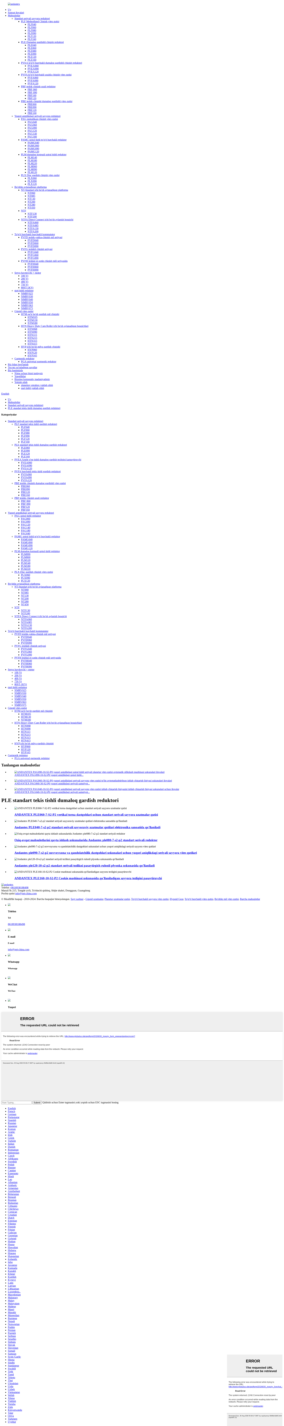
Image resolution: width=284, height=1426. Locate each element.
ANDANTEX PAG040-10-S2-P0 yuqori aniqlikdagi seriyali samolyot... (52, 792)
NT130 (31, 198)
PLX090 (32, 181)
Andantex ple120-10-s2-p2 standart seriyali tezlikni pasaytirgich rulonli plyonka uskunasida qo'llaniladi (84, 865)
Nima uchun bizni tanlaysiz (28, 373)
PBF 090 (32, 92)
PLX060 (32, 178)
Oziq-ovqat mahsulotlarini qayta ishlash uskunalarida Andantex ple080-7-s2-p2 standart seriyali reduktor (85, 840)
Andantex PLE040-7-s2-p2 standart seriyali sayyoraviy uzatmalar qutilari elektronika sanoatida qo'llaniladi (87, 827)
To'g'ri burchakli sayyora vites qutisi (149, 899)
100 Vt (24, 275)
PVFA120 (33, 83)
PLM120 (32, 172)
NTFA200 (33, 231)
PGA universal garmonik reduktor (38, 361)
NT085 (31, 196)
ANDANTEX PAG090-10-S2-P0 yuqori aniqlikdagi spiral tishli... (48, 775)
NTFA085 (33, 225)
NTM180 (32, 323)
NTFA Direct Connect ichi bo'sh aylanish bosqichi (47, 219)
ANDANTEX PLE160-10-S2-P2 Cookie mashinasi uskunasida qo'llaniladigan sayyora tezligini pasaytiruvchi (88, 878)
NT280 (31, 204)
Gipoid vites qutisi (23, 311)
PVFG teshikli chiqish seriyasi (36, 249)
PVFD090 (33, 246)
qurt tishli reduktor (24, 290)
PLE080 (32, 51)
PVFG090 (33, 258)
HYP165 (32, 355)
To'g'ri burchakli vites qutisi (199, 899)
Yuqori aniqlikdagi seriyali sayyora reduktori (37, 116)
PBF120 (32, 98)
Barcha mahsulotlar (250, 899)
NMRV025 (27, 293)
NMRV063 (27, 305)
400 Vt (24, 281)
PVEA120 (33, 71)
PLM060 (32, 166)
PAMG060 (33, 145)
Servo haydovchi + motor (27, 272)
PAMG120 (33, 151)
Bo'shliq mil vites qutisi (226, 899)
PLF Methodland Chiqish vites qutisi (40, 21)
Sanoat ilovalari (16, 12)
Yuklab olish (20, 382)
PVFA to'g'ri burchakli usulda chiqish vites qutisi (46, 74)
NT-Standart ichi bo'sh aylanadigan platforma (44, 190)
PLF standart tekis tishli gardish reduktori (35, 424)
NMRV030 (27, 296)
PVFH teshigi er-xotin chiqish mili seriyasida (44, 261)
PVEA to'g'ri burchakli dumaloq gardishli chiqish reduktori (51, 62)
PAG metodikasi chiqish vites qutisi (39, 119)
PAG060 (32, 125)
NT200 (31, 201)
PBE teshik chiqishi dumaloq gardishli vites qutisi (46, 101)
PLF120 (32, 36)
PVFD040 (33, 240)
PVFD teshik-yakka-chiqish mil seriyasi (41, 237)
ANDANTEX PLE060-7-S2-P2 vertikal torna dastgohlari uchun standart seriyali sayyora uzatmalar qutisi (86, 814)
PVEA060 (33, 65)
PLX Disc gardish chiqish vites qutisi (40, 175)
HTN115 (32, 335)
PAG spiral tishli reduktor (27, 515)
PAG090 (32, 127)
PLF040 (32, 24)
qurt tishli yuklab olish (32, 388)
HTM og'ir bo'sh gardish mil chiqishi (40, 314)
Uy (9, 9)
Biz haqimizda (15, 370)
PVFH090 (33, 269)
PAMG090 (33, 148)
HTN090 (32, 332)
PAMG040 (33, 142)
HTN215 (32, 337)
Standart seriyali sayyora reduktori (32, 18)
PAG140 (32, 133)
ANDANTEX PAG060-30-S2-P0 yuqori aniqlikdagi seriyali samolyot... (52, 783)
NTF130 (32, 213)
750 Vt (24, 284)
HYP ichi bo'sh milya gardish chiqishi (40, 346)
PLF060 (32, 27)
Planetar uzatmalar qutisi (117, 899)
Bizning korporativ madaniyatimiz (32, 379)
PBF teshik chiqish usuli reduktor (38, 86)
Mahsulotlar (14, 15)
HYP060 (32, 349)
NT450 (31, 207)
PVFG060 (33, 255)
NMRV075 (27, 308)
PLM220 (32, 163)
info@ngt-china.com (26, 893)
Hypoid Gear (176, 899)
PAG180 (32, 136)
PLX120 (32, 184)
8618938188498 (16, 924)
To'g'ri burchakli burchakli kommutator (34, 234)
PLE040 (32, 45)
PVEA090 (33, 68)
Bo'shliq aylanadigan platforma (30, 187)
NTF (23, 210)
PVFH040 (33, 264)
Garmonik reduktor (24, 358)
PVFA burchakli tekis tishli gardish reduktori (37, 471)
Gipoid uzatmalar (94, 899)
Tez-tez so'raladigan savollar (22, 367)
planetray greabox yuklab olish (37, 385)
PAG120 (32, 130)
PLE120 (32, 57)
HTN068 (32, 329)
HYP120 (32, 352)
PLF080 (32, 30)
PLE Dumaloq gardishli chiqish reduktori (42, 42)
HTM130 (32, 320)
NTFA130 (33, 228)
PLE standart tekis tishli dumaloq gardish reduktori (34, 408)
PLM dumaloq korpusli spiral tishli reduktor (43, 154)
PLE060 (32, 48)
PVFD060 (33, 243)
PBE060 (32, 104)
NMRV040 (27, 299)
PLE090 (32, 54)
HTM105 (32, 317)
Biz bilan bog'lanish (18, 364)
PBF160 (32, 95)
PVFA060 (33, 77)
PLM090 (32, 169)
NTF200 (32, 216)
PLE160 (32, 59)
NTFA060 (33, 222)
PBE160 (32, 113)
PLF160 (32, 39)
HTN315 (32, 340)
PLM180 (32, 160)
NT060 (31, 193)
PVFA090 (33, 80)
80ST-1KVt (27, 287)
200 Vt (24, 278)
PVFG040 (33, 252)
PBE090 (32, 107)
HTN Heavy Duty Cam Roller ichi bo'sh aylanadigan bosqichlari (54, 326)
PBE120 (32, 110)
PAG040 (32, 122)
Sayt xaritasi (77, 899)
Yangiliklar (20, 376)
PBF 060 (32, 89)
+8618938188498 (19, 887)
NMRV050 (27, 302)
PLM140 (32, 157)
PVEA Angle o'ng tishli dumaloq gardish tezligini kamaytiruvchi (47, 459)
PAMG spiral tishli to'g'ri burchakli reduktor (44, 139)
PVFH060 (33, 266)
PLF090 (32, 33)
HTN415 (32, 343)
